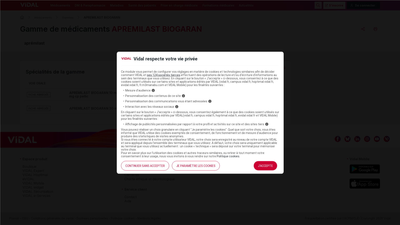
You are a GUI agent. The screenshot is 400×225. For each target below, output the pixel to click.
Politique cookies (228, 156)
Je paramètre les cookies (195, 166)
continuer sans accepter (145, 166)
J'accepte (265, 166)
